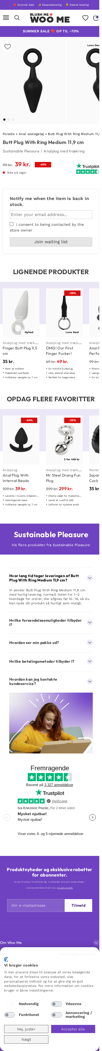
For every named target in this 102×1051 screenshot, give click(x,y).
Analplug (10, 470)
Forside (9, 134)
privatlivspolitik (65, 888)
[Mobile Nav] (6, 17)
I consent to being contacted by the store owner (47, 227)
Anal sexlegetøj (31, 134)
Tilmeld (78, 905)
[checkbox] (9, 1004)
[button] (4, 119)
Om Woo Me (11, 942)
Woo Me (50, 19)
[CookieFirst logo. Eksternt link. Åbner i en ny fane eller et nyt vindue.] (6, 959)
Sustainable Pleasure (21, 151)
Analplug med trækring (64, 151)
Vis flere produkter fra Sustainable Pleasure (51, 545)
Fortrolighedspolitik (77, 954)
